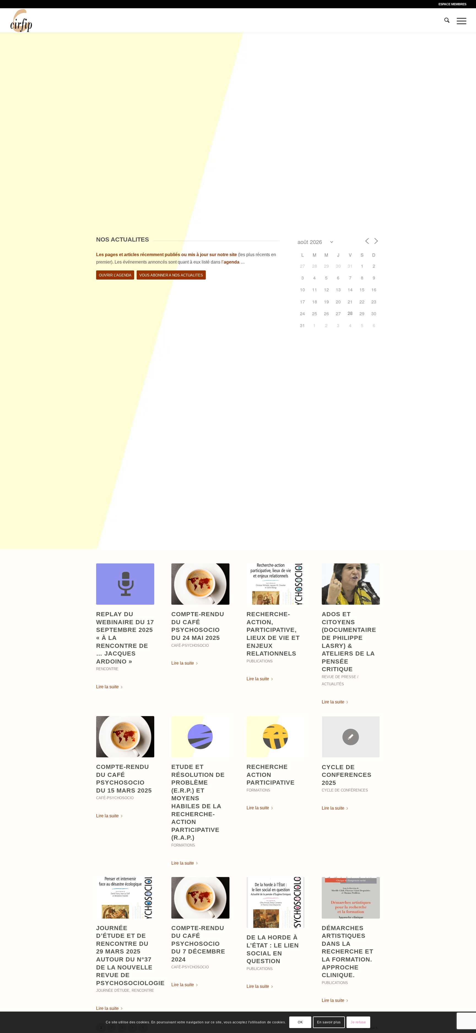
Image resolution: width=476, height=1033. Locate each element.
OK (300, 1022)
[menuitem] (451, 4)
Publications (260, 661)
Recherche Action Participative (271, 774)
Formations (183, 845)
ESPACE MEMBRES (452, 4)
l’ (230, 262)
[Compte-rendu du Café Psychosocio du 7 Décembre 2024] (200, 897)
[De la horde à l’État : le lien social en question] (276, 902)
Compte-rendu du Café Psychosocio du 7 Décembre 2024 (198, 944)
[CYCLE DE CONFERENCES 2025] (351, 737)
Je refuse (358, 1022)
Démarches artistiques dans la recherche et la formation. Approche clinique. (347, 952)
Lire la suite (107, 686)
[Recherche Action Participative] (276, 736)
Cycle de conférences (345, 790)
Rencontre (107, 669)
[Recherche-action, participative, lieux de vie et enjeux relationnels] (276, 584)
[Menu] (459, 20)
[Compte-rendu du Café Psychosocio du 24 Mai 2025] (200, 584)
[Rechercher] (447, 20)
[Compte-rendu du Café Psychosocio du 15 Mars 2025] (125, 736)
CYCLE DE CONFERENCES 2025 (347, 775)
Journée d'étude (112, 990)
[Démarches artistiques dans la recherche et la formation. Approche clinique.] (351, 897)
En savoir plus (328, 1022)
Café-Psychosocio (190, 645)
